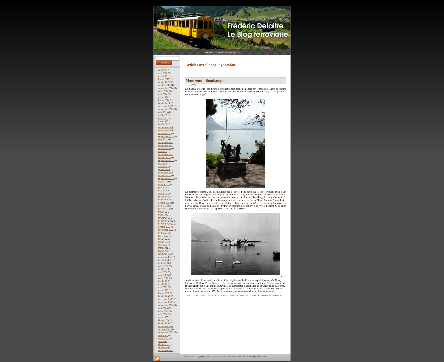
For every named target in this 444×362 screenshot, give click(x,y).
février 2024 (163, 100)
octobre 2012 (164, 203)
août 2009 (163, 275)
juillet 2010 (163, 266)
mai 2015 (162, 151)
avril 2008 (163, 314)
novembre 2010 (165, 260)
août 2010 (163, 263)
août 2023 (163, 112)
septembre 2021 (166, 136)
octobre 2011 (164, 227)
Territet (261, 295)
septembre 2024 (166, 88)
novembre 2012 (165, 200)
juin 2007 (162, 341)
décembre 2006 (165, 350)
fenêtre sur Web (220, 203)
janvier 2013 (164, 197)
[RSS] (157, 358)
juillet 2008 (163, 311)
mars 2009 (163, 290)
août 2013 (163, 181)
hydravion (225, 295)
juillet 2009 (163, 278)
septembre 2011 (165, 230)
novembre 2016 (165, 145)
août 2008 (163, 308)
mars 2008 (163, 317)
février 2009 (163, 293)
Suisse (210, 295)
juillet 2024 (163, 91)
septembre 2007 (166, 332)
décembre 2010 (165, 257)
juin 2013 (162, 188)
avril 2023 (163, 118)
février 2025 (163, 79)
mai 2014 (162, 163)
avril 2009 (163, 287)
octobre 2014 (164, 157)
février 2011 (163, 251)
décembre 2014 (165, 154)
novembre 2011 (165, 224)
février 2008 (163, 320)
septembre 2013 (166, 178)
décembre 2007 (165, 326)
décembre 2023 (165, 106)
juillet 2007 (163, 338)
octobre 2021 (164, 133)
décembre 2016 (165, 142)
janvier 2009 (164, 296)
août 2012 (163, 206)
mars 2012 (163, 215)
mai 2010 (162, 269)
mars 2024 (163, 97)
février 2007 (163, 344)
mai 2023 (162, 115)
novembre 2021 (165, 130)
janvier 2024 (164, 103)
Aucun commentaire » (274, 295)
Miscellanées (201, 295)
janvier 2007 (164, 347)
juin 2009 (162, 281)
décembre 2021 (165, 127)
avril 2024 (163, 94)
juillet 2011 (163, 236)
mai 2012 (162, 212)
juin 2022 (162, 124)
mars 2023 (163, 121)
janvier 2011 (164, 254)
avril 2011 (162, 245)
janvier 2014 (164, 169)
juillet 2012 (163, 209)
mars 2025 (163, 76)
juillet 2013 (163, 184)
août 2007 (163, 335)
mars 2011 (163, 248)
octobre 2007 (164, 329)
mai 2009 (162, 284)
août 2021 (163, 139)
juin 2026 (162, 70)
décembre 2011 (165, 221)
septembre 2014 (166, 160)
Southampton (244, 295)
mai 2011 (162, 242)
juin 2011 (162, 239)
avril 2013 (163, 193)
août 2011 (163, 233)
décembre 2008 (165, 299)
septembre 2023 (166, 109)
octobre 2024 (164, 85)
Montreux (234, 295)
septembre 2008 (166, 305)
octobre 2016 (164, 148)
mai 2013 (162, 190)
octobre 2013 (164, 175)
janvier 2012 (164, 218)
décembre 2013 (165, 172)
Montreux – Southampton (207, 80)
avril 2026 (163, 73)
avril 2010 (163, 272)
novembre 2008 (165, 302)
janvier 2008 (164, 323)
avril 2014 (163, 166)
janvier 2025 (164, 82)
